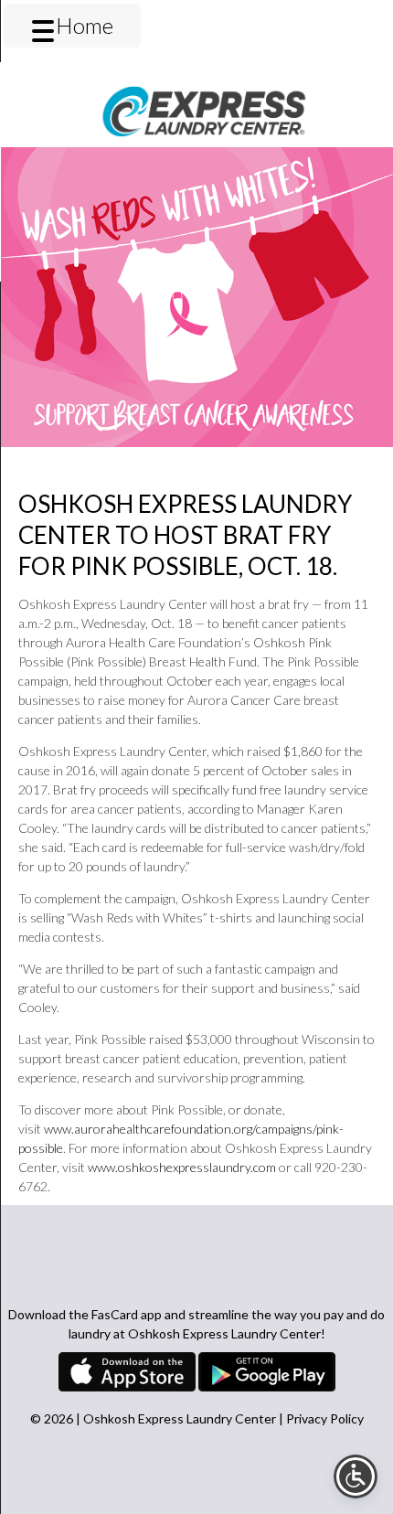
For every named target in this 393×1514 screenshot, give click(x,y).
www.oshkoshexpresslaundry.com (182, 1167)
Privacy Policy (325, 1418)
